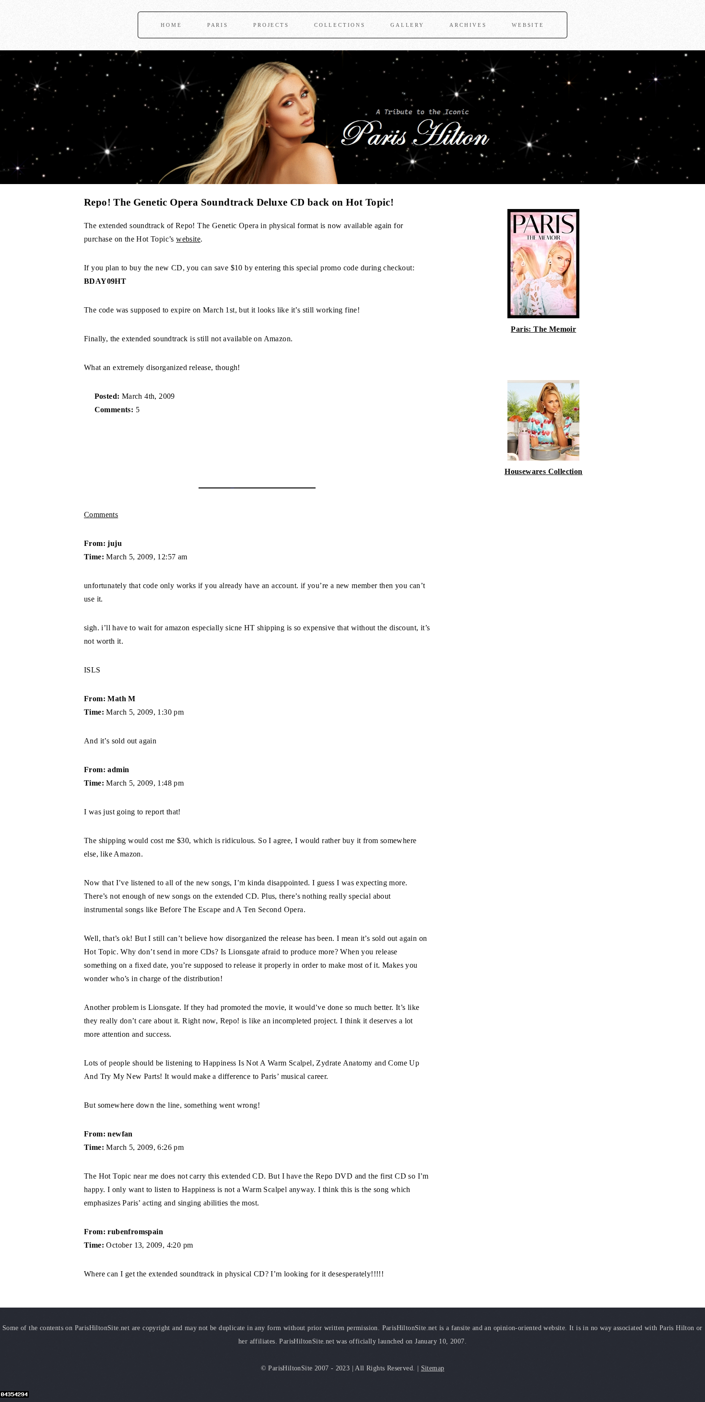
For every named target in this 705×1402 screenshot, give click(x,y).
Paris (217, 25)
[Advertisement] (196, 446)
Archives (467, 25)
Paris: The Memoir (543, 329)
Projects (271, 25)
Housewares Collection (543, 471)
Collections (339, 25)
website (188, 239)
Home (171, 25)
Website (528, 25)
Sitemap (433, 1368)
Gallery (407, 25)
